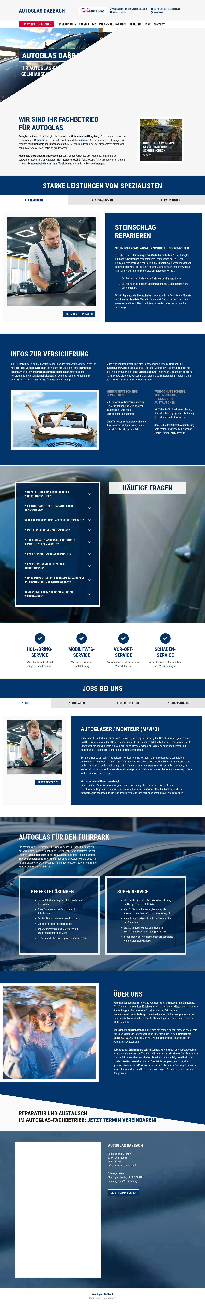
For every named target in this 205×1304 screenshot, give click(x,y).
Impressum (95, 1298)
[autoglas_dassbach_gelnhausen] (42, 11)
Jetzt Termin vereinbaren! (121, 1120)
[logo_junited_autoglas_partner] (92, 10)
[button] (75, 24)
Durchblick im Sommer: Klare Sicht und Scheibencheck (160, 147)
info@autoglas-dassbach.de (122, 1165)
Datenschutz (109, 1298)
